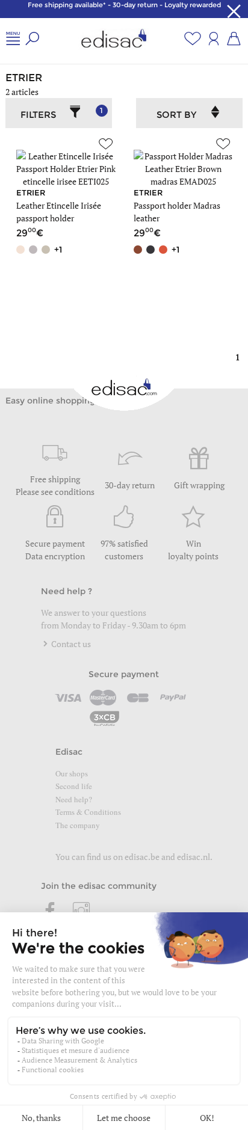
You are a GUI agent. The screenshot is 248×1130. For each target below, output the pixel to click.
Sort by (176, 114)
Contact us (70, 643)
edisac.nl (193, 856)
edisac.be (142, 856)
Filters (61, 113)
